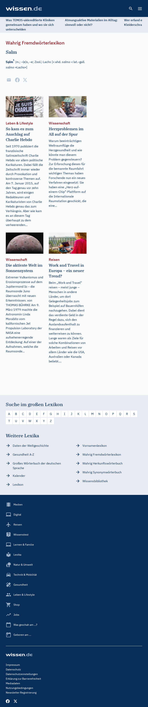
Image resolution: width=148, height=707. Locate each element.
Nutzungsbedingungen (19, 688)
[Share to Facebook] (17, 80)
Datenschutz (13, 669)
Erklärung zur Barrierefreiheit (23, 678)
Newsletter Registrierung (21, 692)
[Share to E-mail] (9, 80)
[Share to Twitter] (25, 80)
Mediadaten (13, 683)
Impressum (13, 665)
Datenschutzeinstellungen (22, 674)
